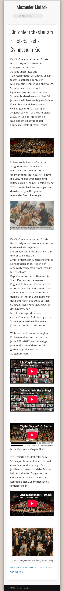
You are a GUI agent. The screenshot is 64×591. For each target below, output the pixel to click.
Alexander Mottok (32, 6)
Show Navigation (49, 26)
